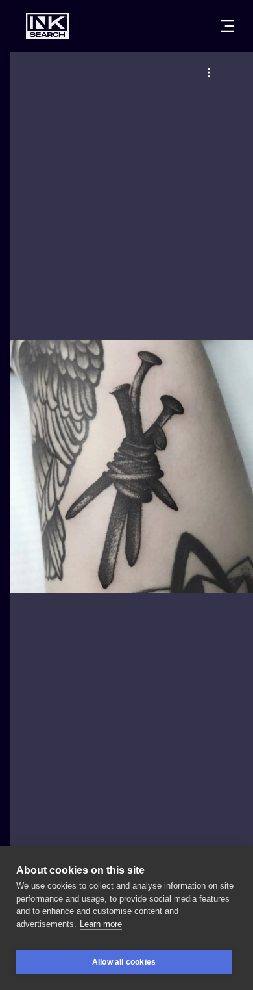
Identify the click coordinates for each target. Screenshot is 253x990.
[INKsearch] (47, 26)
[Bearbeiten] (208, 72)
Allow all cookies (124, 962)
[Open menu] (227, 26)
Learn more (101, 924)
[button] (208, 72)
